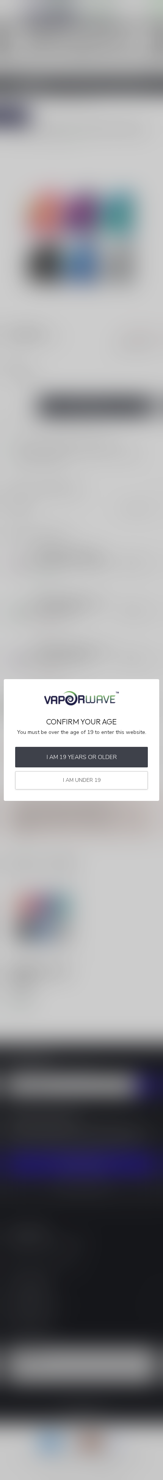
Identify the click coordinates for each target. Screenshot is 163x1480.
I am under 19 (81, 780)
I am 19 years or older (82, 757)
